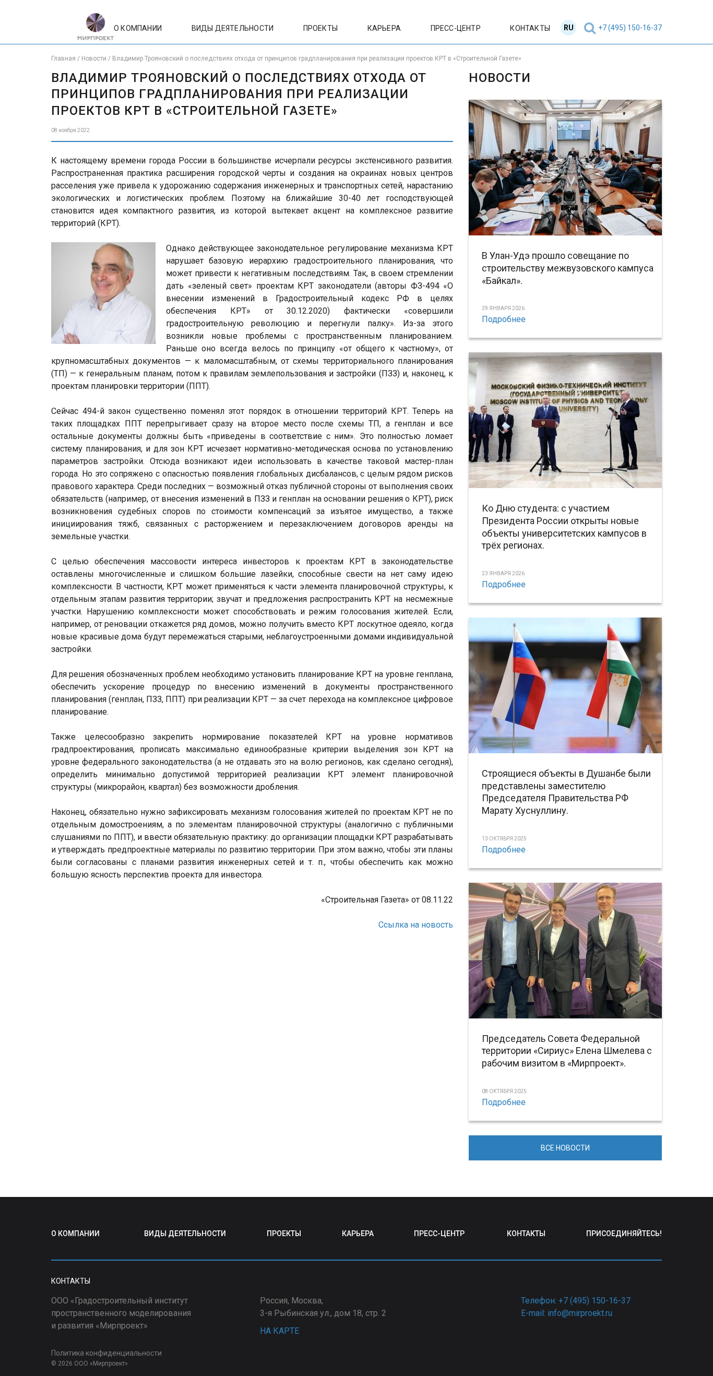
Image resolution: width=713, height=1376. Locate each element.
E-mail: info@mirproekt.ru (566, 1313)
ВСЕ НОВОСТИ (565, 1148)
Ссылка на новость (415, 925)
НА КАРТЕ (279, 1331)
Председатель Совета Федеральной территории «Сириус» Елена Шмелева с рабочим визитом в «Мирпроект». (567, 1051)
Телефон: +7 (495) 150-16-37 (576, 1301)
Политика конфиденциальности (106, 1353)
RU (569, 27)
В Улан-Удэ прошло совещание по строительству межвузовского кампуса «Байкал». (567, 268)
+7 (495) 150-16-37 (630, 27)
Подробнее (504, 319)
